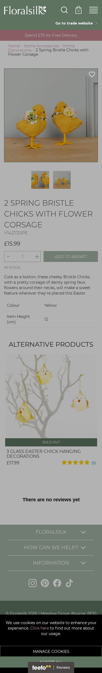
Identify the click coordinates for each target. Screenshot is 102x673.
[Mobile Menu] (93, 10)
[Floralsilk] (25, 9)
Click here (39, 628)
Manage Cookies (51, 651)
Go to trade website (75, 23)
